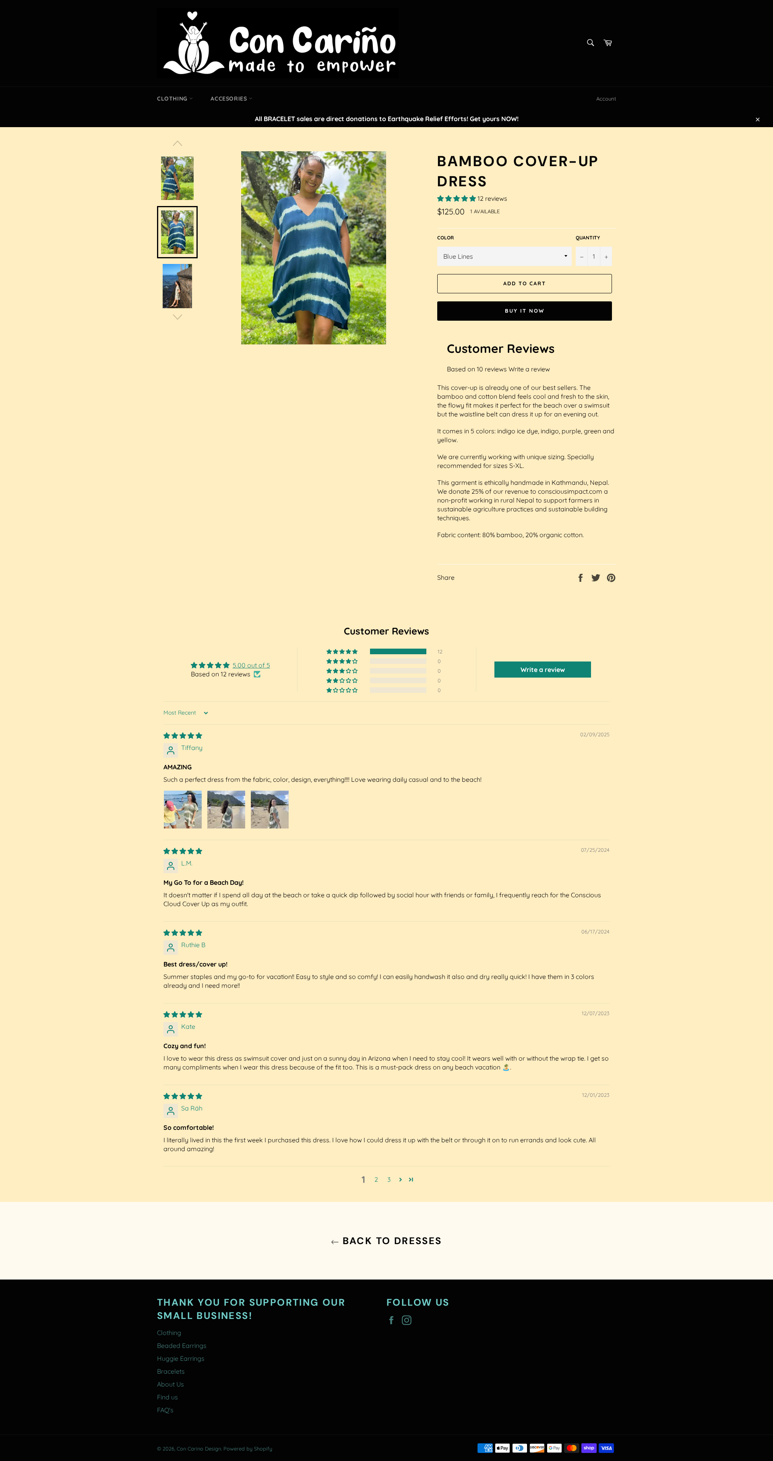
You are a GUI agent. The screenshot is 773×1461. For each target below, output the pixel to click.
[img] (182, 736)
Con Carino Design (199, 1448)
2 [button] (376, 1179)
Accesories (230, 98)
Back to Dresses (390, 1240)
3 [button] (389, 1179)
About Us (170, 1384)
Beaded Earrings (182, 1345)
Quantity (588, 238)
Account (606, 98)
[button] (457, 198)
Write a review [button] (543, 670)
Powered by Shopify (247, 1448)
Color (445, 238)
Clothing (173, 98)
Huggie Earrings (181, 1358)
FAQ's (165, 1410)
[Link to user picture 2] (226, 809)
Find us (167, 1397)
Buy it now (524, 310)
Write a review (529, 369)
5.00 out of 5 (251, 665)
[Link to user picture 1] (182, 809)
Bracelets (171, 1371)
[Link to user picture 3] (269, 809)
